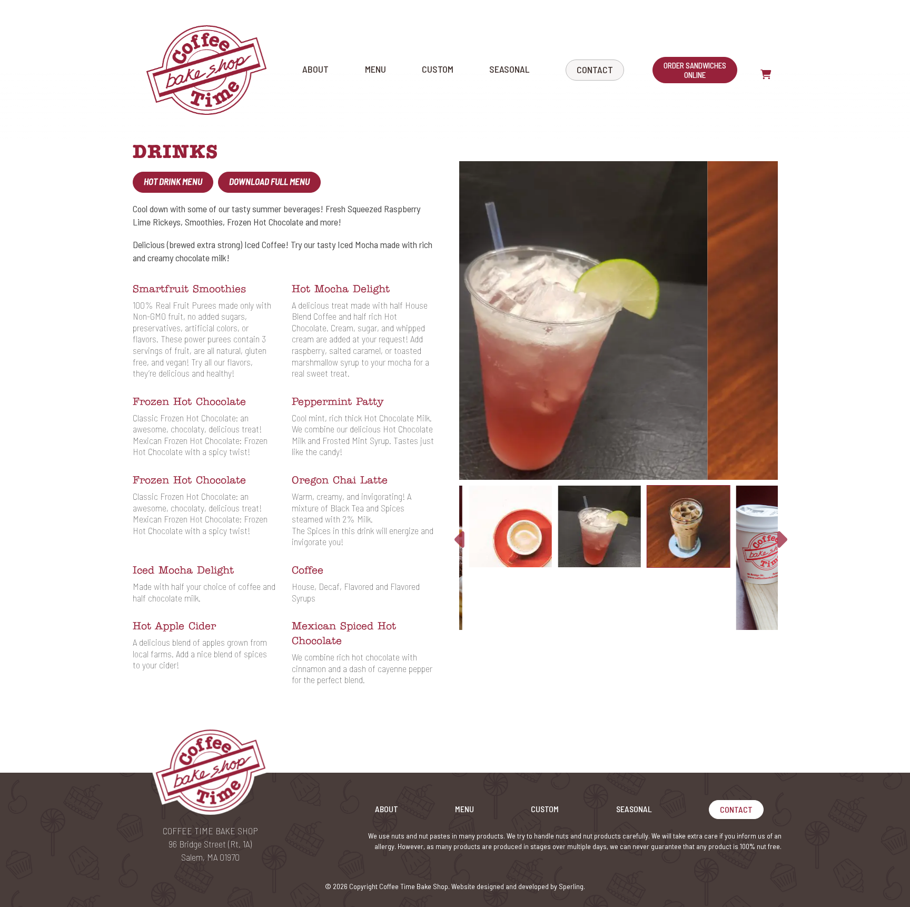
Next (779, 540)
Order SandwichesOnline (695, 70)
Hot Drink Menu (173, 181)
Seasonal (509, 69)
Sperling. (572, 886)
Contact (595, 69)
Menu (375, 69)
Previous (459, 540)
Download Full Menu (269, 181)
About (315, 69)
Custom (437, 69)
